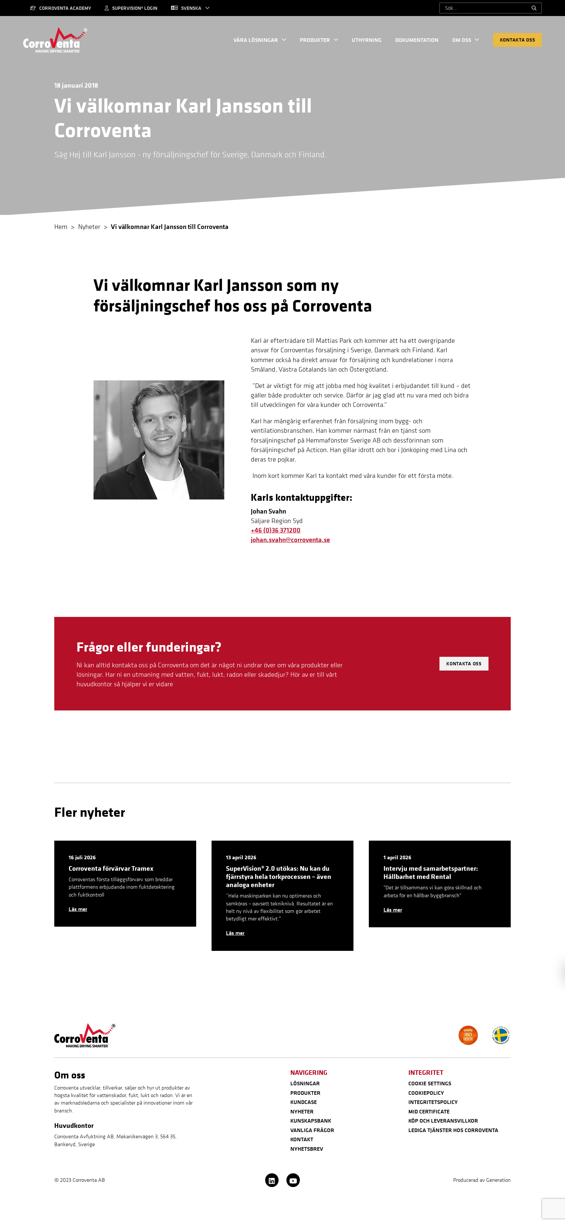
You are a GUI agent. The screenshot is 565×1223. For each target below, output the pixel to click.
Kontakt (301, 1139)
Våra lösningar (255, 40)
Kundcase (303, 1102)
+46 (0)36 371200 (275, 529)
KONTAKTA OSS (464, 663)
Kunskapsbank (310, 1120)
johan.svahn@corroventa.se (290, 539)
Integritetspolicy (433, 1102)
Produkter (315, 40)
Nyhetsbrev (306, 1148)
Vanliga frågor (312, 1130)
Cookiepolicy (426, 1092)
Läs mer (78, 909)
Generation (498, 1180)
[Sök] (534, 8)
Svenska (191, 8)
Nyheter (302, 1111)
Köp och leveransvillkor (443, 1120)
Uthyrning (367, 40)
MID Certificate (429, 1111)
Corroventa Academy (65, 8)
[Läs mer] (125, 884)
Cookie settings (429, 1083)
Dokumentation (416, 40)
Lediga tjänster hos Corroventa (453, 1130)
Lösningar (305, 1083)
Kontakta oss (517, 39)
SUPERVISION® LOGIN (134, 8)
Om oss (461, 40)
